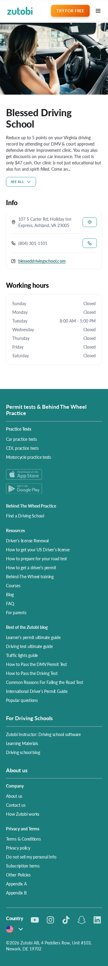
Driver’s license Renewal (27, 540)
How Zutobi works (22, 814)
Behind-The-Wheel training (30, 576)
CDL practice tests (22, 448)
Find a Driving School (25, 515)
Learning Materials (22, 743)
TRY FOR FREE (70, 10)
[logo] (20, 11)
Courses (13, 585)
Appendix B (16, 892)
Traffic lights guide (22, 655)
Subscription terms (23, 865)
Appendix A (16, 883)
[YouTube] (35, 920)
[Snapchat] (81, 920)
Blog (10, 594)
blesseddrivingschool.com (42, 261)
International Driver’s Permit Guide (37, 691)
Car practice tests (21, 439)
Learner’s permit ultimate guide (33, 637)
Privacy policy (18, 847)
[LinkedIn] (97, 920)
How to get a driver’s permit (31, 567)
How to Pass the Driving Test (31, 673)
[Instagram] (50, 920)
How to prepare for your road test (36, 558)
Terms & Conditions (23, 838)
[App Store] (54, 474)
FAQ (10, 603)
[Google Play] (54, 488)
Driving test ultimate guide (29, 646)
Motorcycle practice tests (28, 457)
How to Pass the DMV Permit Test (36, 664)
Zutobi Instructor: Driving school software (43, 734)
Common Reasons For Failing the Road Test (44, 682)
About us (14, 796)
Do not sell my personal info (31, 856)
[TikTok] (66, 920)
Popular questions (22, 700)
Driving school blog (23, 752)
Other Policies (18, 874)
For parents (16, 612)
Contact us (16, 805)
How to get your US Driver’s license (38, 549)
